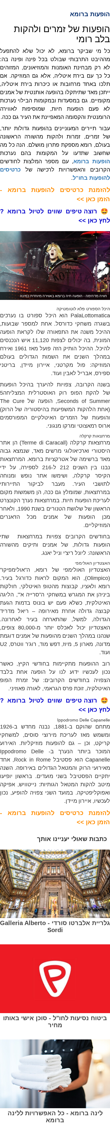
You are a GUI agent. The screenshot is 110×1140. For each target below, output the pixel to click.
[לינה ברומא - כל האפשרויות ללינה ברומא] (55, 1073)
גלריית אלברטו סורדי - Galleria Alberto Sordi (55, 926)
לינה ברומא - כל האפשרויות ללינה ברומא (55, 1116)
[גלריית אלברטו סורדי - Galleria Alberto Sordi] (55, 884)
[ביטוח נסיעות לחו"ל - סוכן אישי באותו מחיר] (55, 978)
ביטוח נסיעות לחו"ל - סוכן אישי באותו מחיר (55, 1021)
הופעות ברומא (91, 161)
